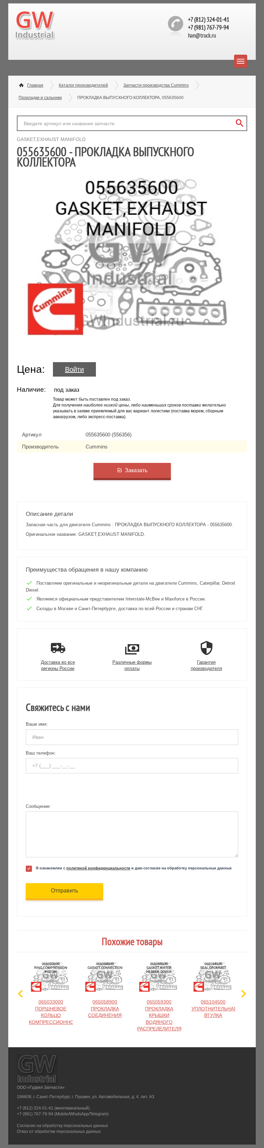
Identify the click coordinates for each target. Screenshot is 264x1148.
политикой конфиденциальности (98, 868)
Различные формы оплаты (132, 665)
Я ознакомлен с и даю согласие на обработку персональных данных (134, 868)
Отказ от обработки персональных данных (59, 1131)
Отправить (64, 891)
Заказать (136, 470)
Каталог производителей (83, 85)
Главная (35, 85)
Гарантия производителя (206, 665)
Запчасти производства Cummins (156, 85)
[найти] (239, 123)
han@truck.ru (202, 35)
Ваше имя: (37, 724)
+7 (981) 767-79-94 (208, 27)
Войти (74, 369)
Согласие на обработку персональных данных (62, 1125)
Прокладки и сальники (40, 97)
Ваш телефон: (41, 753)
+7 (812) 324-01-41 (208, 19)
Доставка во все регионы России (58, 665)
